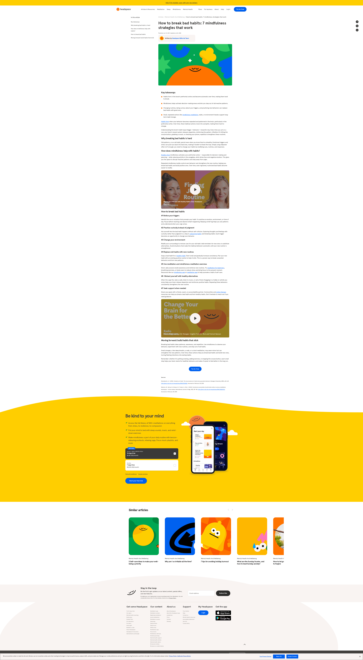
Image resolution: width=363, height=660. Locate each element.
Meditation (160, 9)
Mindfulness (177, 9)
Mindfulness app (154, 629)
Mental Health (188, 9)
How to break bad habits (138, 34)
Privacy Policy (173, 656)
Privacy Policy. (172, 598)
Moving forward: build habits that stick (142, 38)
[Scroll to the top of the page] (244, 644)
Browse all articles (154, 644)
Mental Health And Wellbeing (175, 17)
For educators (129, 621)
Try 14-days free (130, 611)
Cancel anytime (143, 474)
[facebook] (357, 21)
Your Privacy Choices (265, 656)
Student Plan (129, 619)
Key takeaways (135, 22)
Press (168, 617)
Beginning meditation (155, 615)
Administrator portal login (132, 633)
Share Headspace (130, 629)
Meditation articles (155, 613)
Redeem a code (130, 627)
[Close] (360, 656)
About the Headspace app (173, 613)
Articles (160, 17)
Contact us (185, 615)
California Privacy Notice (184, 656)
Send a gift (129, 625)
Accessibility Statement (188, 619)
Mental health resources (189, 617)
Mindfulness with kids (155, 633)
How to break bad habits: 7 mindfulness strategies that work (206, 17)
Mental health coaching (132, 615)
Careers (169, 619)
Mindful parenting (154, 635)
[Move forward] (232, 510)
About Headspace (171, 611)
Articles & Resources (148, 9)
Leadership (169, 615)
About (217, 9)
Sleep (168, 9)
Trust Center (186, 611)
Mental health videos (155, 642)
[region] (181, 656)
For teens (128, 623)
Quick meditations (154, 617)
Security (185, 621)
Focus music (153, 631)
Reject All (279, 656)
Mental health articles (155, 640)
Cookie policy (186, 623)
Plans (200, 9)
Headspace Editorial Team (180, 38)
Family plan (129, 617)
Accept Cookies (292, 656)
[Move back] (228, 510)
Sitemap (169, 621)
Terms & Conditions (131, 474)
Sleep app (152, 621)
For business (208, 9)
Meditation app (154, 611)
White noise (153, 627)
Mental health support (155, 638)
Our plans (128, 613)
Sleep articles (153, 623)
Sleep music (153, 625)
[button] (357, 30)
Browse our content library (157, 646)
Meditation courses (155, 619)
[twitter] (357, 26)
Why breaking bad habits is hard (140, 25)
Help (222, 9)
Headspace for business (132, 631)
